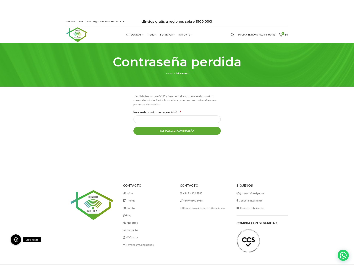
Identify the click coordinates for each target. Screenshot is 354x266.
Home (169, 73)
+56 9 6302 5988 (192, 193)
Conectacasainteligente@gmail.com (204, 207)
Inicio (129, 193)
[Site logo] (77, 34)
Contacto (132, 230)
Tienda (130, 200)
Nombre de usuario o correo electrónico (157, 112)
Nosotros (132, 222)
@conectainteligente (251, 193)
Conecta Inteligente (251, 200)
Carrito (130, 207)
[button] (343, 255)
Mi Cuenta (131, 237)
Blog (128, 215)
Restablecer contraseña (177, 130)
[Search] (232, 34)
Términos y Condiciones (139, 244)
